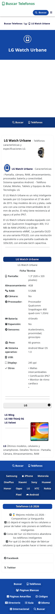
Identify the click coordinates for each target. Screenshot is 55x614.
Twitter (11, 567)
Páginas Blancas (29, 590)
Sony (34, 482)
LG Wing (9, 414)
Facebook (12, 558)
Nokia (47, 488)
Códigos (43, 596)
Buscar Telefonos (20, 3)
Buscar (43, 12)
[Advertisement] (27, 88)
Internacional (20, 609)
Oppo (19, 488)
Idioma (45, 602)
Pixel (18, 494)
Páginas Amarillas (20, 596)
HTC (37, 488)
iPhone (28, 476)
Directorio (14, 602)
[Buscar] (36, 12)
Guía (30, 602)
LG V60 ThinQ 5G (14, 418)
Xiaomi (22, 482)
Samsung (11, 476)
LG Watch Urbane (22, 168)
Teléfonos (36, 122)
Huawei (46, 482)
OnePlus (9, 482)
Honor (7, 488)
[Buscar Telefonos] (51, 12)
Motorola (43, 476)
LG (25, 405)
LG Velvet (10, 422)
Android (34, 494)
